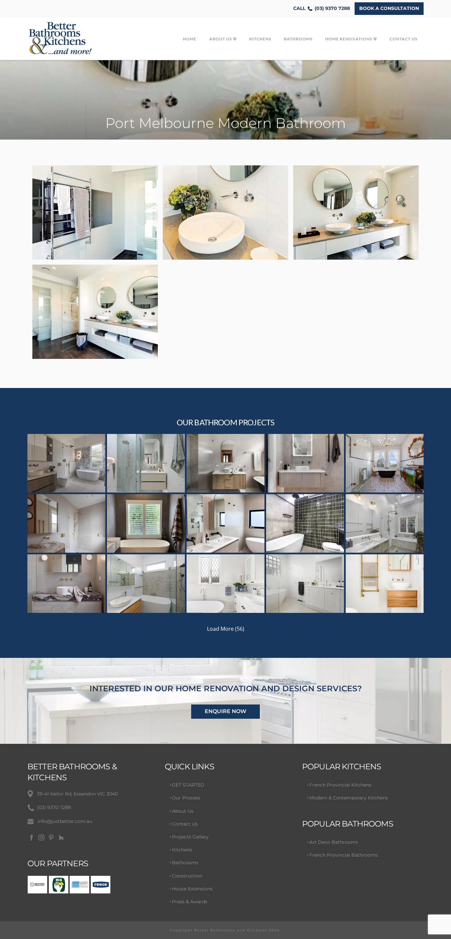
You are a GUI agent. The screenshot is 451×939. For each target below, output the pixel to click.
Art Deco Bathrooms (333, 842)
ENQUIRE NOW (225, 711)
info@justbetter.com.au (65, 821)
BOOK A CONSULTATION (389, 8)
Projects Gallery (190, 837)
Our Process (186, 798)
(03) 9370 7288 (321, 8)
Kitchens (182, 850)
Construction (187, 876)
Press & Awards (189, 902)
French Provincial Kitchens (340, 785)
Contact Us (185, 824)
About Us (182, 811)
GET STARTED (188, 785)
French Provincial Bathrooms (343, 855)
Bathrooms (185, 863)
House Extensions (192, 889)
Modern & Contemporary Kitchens (348, 798)
